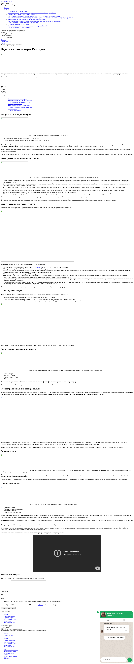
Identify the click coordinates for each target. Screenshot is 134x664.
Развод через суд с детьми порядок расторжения (23, 22)
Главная (6, 8)
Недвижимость (9, 653)
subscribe (40, 605)
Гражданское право (10, 619)
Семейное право (9, 622)
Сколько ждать (12, 109)
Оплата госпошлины (14, 110)
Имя (2, 594)
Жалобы (6, 658)
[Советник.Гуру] (6, 1)
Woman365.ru (8, 635)
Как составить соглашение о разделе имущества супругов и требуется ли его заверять (34, 21)
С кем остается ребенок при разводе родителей (22, 14)
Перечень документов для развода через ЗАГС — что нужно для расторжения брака (34, 16)
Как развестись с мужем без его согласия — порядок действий (27, 26)
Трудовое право (9, 617)
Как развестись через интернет (17, 99)
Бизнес (6, 614)
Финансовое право (10, 651)
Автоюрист (7, 621)
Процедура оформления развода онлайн (20, 107)
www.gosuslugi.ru (36, 267)
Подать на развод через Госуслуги (18, 24)
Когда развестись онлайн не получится (20, 100)
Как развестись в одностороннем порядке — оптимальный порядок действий (32, 13)
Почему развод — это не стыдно (18, 11)
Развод (6, 9)
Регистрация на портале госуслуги (19, 102)
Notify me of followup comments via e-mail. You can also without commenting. (30, 605)
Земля (6, 655)
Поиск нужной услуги (15, 104)
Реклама (6, 634)
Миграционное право (11, 650)
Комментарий (5, 591)
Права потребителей (10, 656)
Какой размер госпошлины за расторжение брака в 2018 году (27, 19)
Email (3, 598)
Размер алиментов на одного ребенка (19, 27)
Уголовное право (9, 616)
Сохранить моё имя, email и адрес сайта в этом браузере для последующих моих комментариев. (32, 601)
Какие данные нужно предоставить (19, 105)
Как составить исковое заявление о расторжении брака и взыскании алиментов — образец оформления (40, 18)
